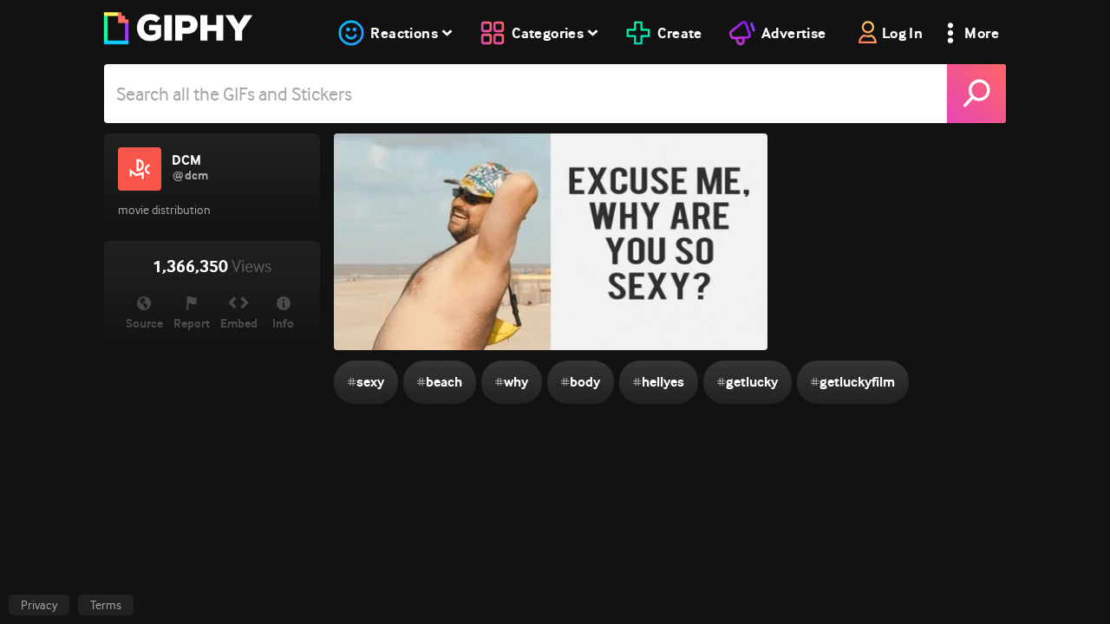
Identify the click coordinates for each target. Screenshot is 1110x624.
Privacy (39, 605)
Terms (105, 605)
